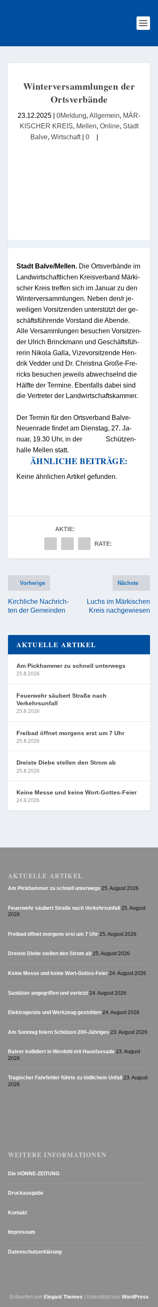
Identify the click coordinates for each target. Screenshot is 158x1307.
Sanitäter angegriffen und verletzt (48, 993)
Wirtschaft (65, 137)
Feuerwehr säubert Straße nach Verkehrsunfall (61, 699)
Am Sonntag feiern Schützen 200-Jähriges (58, 1032)
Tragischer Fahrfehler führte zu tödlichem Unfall (65, 1078)
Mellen (86, 126)
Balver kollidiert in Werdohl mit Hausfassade (61, 1052)
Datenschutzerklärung (35, 1252)
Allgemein (104, 115)
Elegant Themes (63, 1297)
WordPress (135, 1297)
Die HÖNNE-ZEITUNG (33, 1174)
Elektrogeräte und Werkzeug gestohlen (54, 1012)
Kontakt (17, 1213)
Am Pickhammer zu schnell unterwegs (71, 665)
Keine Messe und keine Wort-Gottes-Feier (76, 792)
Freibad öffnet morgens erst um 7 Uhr (70, 733)
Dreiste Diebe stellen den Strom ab (66, 762)
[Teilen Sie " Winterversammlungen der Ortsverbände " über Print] (84, 543)
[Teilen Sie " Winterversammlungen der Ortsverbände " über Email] (67, 543)
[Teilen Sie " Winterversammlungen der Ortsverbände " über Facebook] (50, 543)
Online (110, 126)
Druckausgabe (25, 1193)
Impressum (21, 1232)
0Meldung (71, 115)
